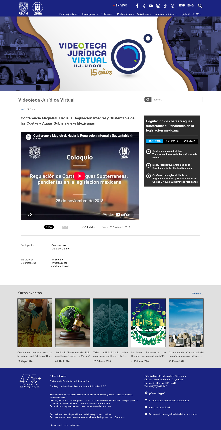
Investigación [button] (89, 14)
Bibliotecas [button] (107, 14)
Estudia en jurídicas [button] (164, 14)
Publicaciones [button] (125, 14)
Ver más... (197, 293)
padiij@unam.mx (117, 417)
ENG (190, 5)
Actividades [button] (143, 14)
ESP (182, 5)
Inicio (23, 109)
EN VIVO (121, 5)
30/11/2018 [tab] (189, 141)
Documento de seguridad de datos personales (173, 414)
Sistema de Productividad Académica (69, 381)
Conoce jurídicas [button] (68, 14)
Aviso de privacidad (159, 407)
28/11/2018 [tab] (154, 141)
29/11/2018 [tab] (172, 141)
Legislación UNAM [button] (189, 14)
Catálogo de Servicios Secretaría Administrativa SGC (78, 386)
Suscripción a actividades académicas (169, 400)
